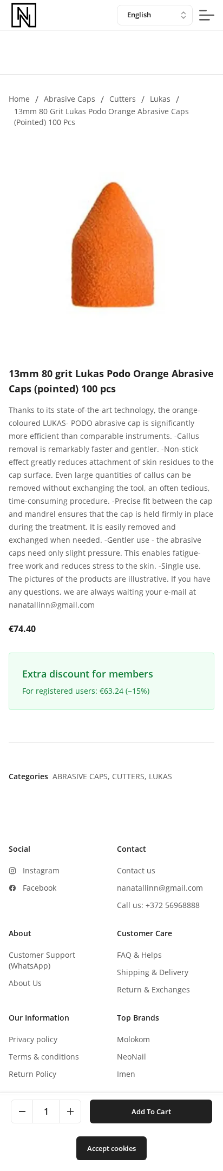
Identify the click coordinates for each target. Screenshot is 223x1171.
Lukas (160, 99)
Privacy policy (33, 1039)
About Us (25, 983)
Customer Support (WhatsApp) (42, 960)
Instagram (41, 870)
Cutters (122, 99)
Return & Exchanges (153, 989)
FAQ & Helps (139, 955)
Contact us (136, 870)
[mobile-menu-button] (206, 15)
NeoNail (131, 1056)
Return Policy (32, 1074)
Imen (126, 1074)
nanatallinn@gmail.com (160, 888)
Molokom (133, 1039)
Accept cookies (111, 1148)
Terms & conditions (44, 1056)
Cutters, (130, 776)
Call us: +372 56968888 (158, 905)
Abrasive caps (69, 99)
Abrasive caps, (82, 776)
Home (19, 99)
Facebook (39, 888)
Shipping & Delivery (152, 972)
